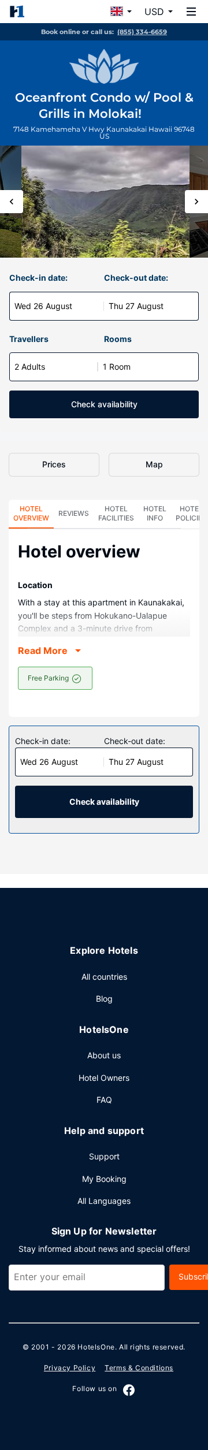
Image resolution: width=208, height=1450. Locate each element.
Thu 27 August (136, 306)
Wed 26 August (43, 306)
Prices (54, 464)
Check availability (104, 404)
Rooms (118, 339)
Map (154, 464)
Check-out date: (136, 277)
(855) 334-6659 (142, 32)
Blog (104, 998)
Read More (43, 650)
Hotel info (154, 513)
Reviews (73, 513)
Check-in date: (38, 277)
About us (104, 1055)
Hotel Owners (104, 1078)
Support (104, 1156)
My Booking (104, 1179)
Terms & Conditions (139, 1367)
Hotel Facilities (116, 513)
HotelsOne (95, 1347)
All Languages (104, 1201)
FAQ (104, 1100)
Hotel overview (31, 513)
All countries (104, 976)
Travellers (29, 339)
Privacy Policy (69, 1367)
